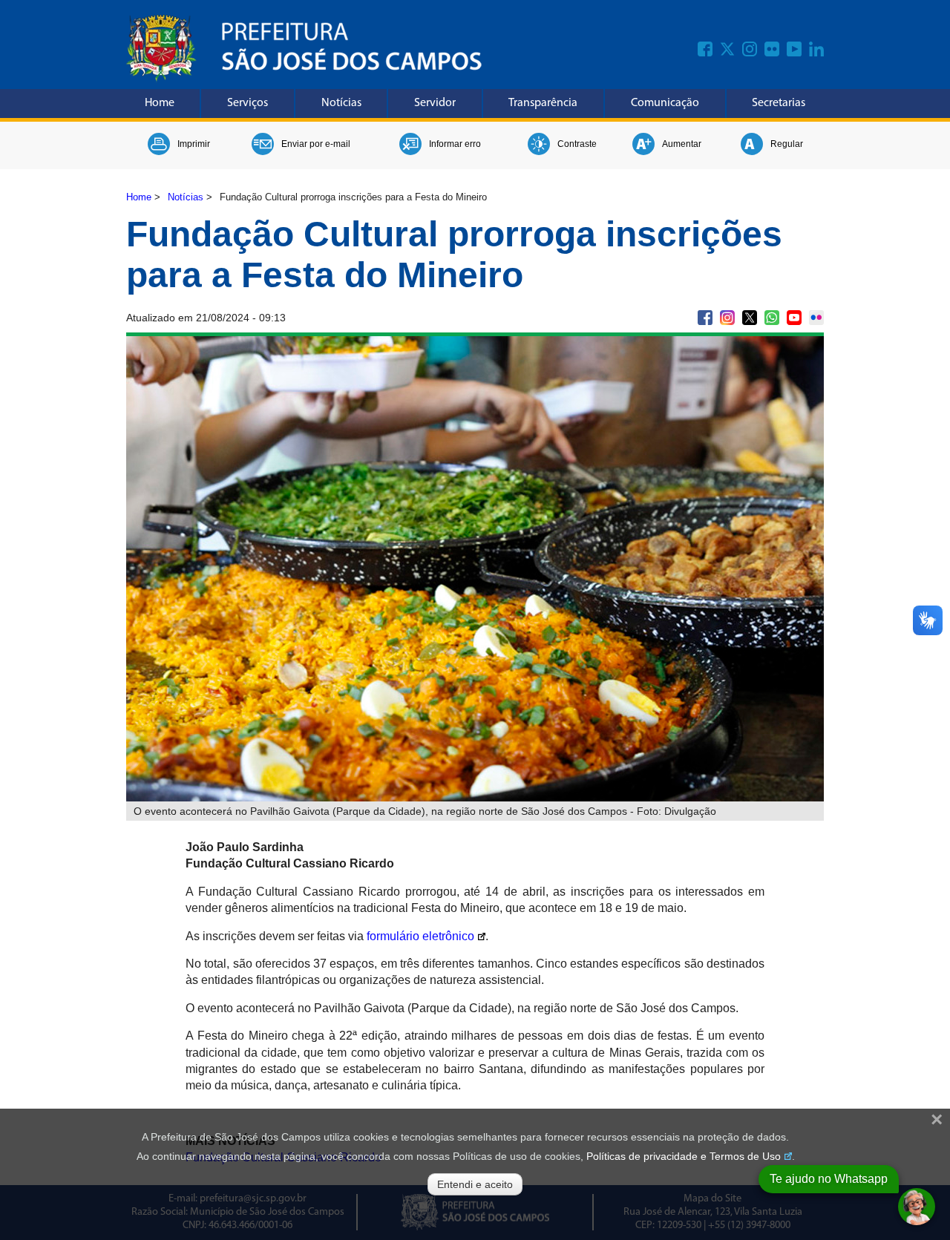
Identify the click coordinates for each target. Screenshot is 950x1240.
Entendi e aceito (475, 1184)
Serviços (247, 103)
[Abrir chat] (916, 1206)
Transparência (542, 103)
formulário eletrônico (420, 936)
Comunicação (665, 103)
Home (159, 103)
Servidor (435, 103)
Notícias (341, 103)
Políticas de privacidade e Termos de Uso (683, 1156)
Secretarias (778, 103)
